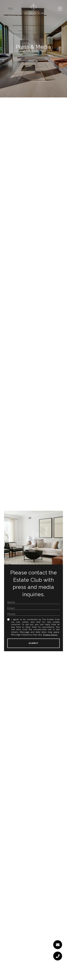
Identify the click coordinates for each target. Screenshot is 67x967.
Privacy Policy (50, 635)
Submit (34, 643)
